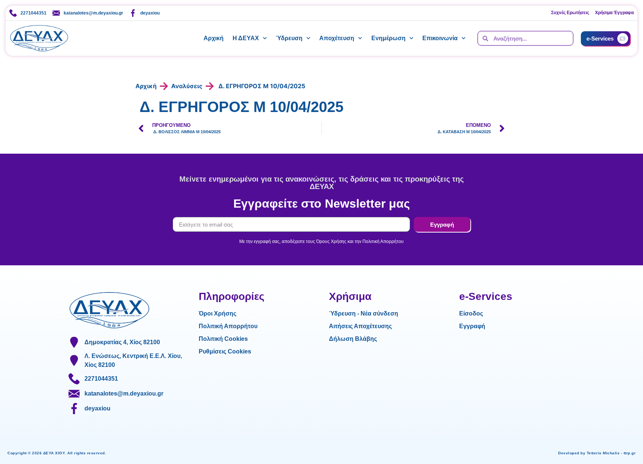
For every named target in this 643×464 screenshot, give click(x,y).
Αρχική (214, 38)
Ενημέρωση (388, 38)
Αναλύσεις (186, 86)
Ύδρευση (289, 38)
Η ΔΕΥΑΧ (246, 38)
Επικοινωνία (440, 38)
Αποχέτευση (336, 38)
